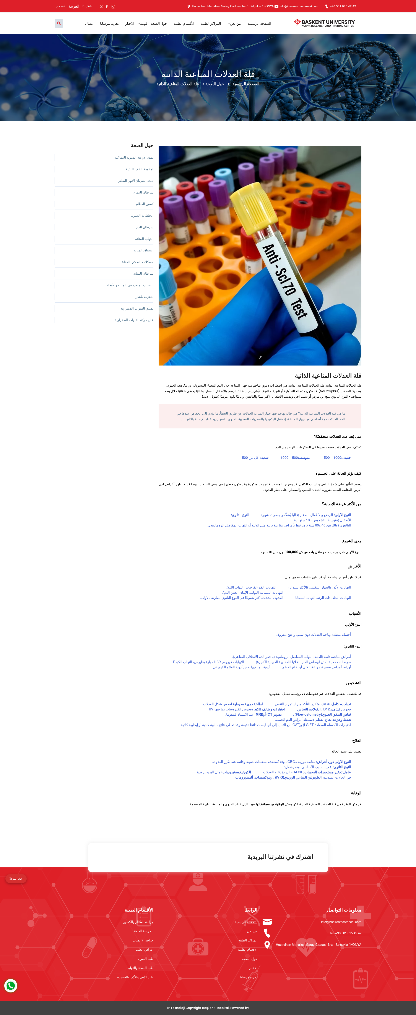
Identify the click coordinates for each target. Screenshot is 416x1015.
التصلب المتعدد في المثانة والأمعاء (130, 285)
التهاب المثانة (144, 238)
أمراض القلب (144, 949)
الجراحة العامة (143, 930)
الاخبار (129, 23)
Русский (60, 6)
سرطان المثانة (143, 273)
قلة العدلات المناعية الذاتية (178, 84)
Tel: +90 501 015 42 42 (345, 933)
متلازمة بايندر (144, 296)
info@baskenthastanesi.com (299, 6)
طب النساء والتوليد (140, 967)
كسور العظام (144, 203)
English (87, 6)
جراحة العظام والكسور (138, 921)
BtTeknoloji (176, 1008)
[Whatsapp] (10, 986)
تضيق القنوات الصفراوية (136, 308)
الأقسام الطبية (184, 23)
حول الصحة (159, 23)
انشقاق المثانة (143, 250)
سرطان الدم (144, 227)
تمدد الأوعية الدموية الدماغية (134, 157)
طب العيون (145, 958)
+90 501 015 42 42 (342, 6)
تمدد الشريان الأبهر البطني (135, 180)
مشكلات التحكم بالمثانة (137, 261)
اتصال (89, 23)
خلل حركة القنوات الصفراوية (134, 319)
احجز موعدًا (16, 878)
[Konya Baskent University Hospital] (325, 23)
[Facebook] (106, 6)
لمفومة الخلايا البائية (139, 169)
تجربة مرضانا (109, 23)
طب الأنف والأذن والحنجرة (135, 977)
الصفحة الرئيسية (259, 23)
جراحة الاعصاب (143, 940)
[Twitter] (101, 6)
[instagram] (113, 6)
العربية (74, 6)
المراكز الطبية (211, 23)
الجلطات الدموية (142, 215)
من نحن (235, 23)
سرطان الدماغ (143, 192)
